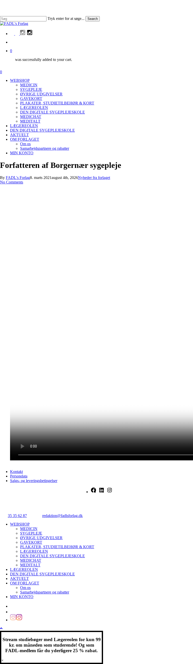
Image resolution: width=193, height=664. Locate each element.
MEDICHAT (30, 560)
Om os (25, 587)
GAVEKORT (31, 542)
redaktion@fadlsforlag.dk (62, 515)
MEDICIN (28, 529)
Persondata (18, 476)
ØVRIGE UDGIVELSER (41, 538)
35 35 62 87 (17, 515)
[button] (1, 628)
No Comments (11, 182)
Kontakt (16, 471)
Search (92, 19)
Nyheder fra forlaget (94, 177)
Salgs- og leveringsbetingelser (33, 480)
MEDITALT (30, 565)
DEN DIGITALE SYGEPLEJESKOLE (52, 556)
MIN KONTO (21, 597)
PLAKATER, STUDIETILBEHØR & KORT (57, 547)
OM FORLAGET (24, 583)
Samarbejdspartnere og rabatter (44, 592)
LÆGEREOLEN (34, 551)
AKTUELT (19, 578)
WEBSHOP (20, 524)
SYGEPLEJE (31, 533)
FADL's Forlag (18, 177)
